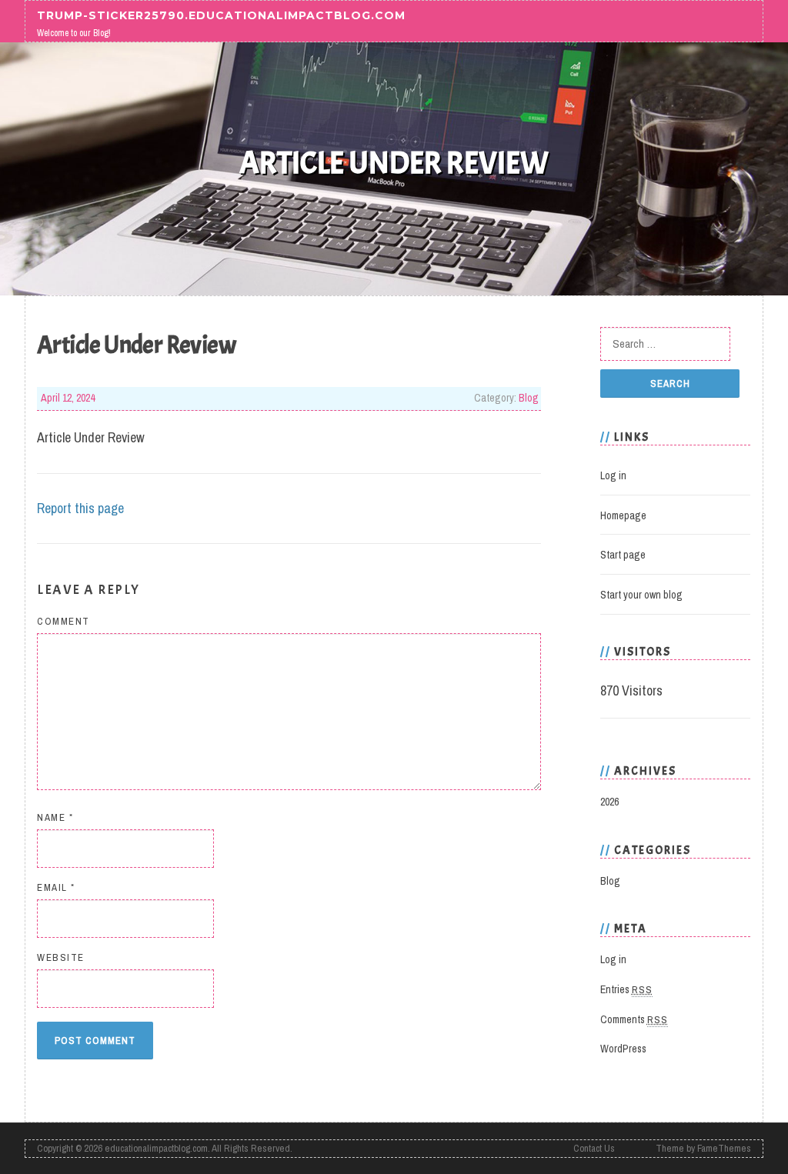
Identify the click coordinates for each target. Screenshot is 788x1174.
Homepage (623, 515)
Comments (634, 1019)
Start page (623, 555)
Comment (63, 621)
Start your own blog (641, 595)
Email (56, 887)
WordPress (623, 1049)
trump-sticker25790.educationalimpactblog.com (221, 15)
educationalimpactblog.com (156, 1148)
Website (61, 957)
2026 (609, 802)
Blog (529, 398)
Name (55, 817)
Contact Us (594, 1148)
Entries (626, 989)
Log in (613, 475)
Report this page (80, 508)
